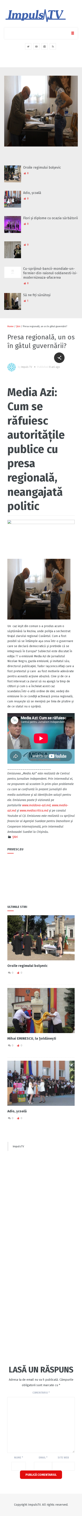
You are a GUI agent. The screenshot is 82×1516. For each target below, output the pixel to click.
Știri (18, 326)
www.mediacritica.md (34, 810)
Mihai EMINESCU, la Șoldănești (31, 1038)
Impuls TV (26, 367)
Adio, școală (32, 193)
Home (10, 326)
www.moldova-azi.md (36, 805)
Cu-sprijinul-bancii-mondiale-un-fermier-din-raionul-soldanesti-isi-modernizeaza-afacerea (50, 273)
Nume (18, 1457)
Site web (63, 1457)
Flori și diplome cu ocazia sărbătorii (50, 218)
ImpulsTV (18, 1146)
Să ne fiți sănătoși (36, 295)
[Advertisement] (41, 1195)
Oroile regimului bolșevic (42, 167)
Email (43, 1457)
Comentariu (41, 1392)
